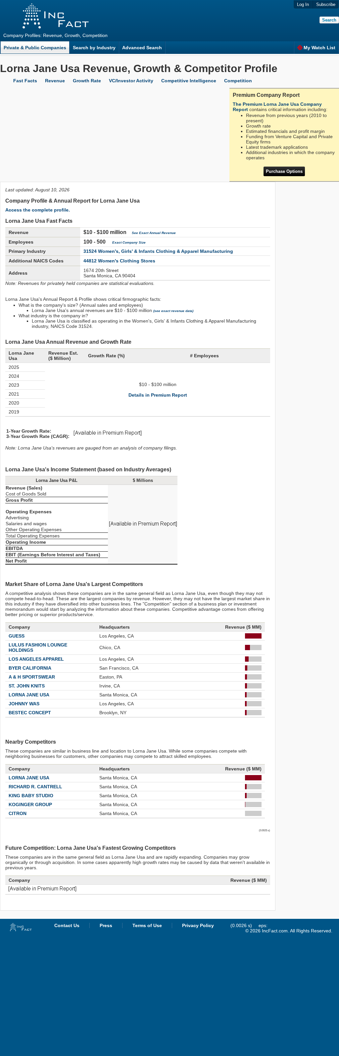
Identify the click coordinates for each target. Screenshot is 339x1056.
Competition (238, 80)
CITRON (17, 813)
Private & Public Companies (35, 47)
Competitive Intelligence (188, 80)
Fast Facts (25, 80)
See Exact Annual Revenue (154, 233)
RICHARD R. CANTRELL (35, 786)
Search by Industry (94, 47)
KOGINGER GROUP (30, 804)
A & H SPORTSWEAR (32, 677)
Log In (303, 4)
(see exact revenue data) (173, 311)
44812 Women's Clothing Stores (119, 260)
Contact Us (66, 925)
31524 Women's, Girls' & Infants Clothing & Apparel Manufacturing (158, 251)
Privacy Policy (198, 925)
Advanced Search (142, 47)
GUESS (16, 636)
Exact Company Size (129, 242)
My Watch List (319, 47)
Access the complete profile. (37, 210)
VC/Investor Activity (131, 80)
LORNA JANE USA (29, 694)
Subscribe (325, 4)
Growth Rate (87, 80)
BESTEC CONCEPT (30, 712)
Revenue (55, 80)
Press (106, 925)
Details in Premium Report (157, 395)
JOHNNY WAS (24, 703)
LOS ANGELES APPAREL (36, 659)
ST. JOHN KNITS (27, 685)
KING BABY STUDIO (31, 795)
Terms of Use (147, 925)
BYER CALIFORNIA (30, 668)
